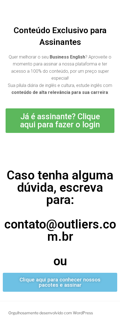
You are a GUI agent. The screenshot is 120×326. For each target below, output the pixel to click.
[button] (60, 120)
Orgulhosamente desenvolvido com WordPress (50, 312)
